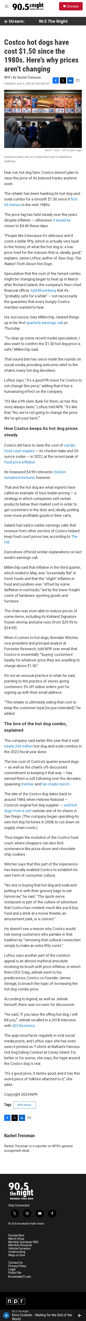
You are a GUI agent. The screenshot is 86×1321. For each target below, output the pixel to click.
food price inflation (19, 462)
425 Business (23, 1025)
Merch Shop (16, 1238)
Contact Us (15, 1262)
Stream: (16, 21)
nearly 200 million (18, 746)
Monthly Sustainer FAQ (23, 1242)
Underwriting (16, 1251)
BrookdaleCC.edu (19, 1276)
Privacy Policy (17, 1266)
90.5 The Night (53, 21)
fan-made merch (56, 784)
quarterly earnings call (44, 323)
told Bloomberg (43, 290)
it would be (62, 220)
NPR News (25, 1105)
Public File (14, 1272)
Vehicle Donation (19, 1248)
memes (27, 784)
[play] (6, 1315)
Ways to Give (16, 1255)
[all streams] (80, 1315)
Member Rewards (20, 1245)
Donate (72, 6)
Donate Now (16, 1235)
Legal (11, 1269)
